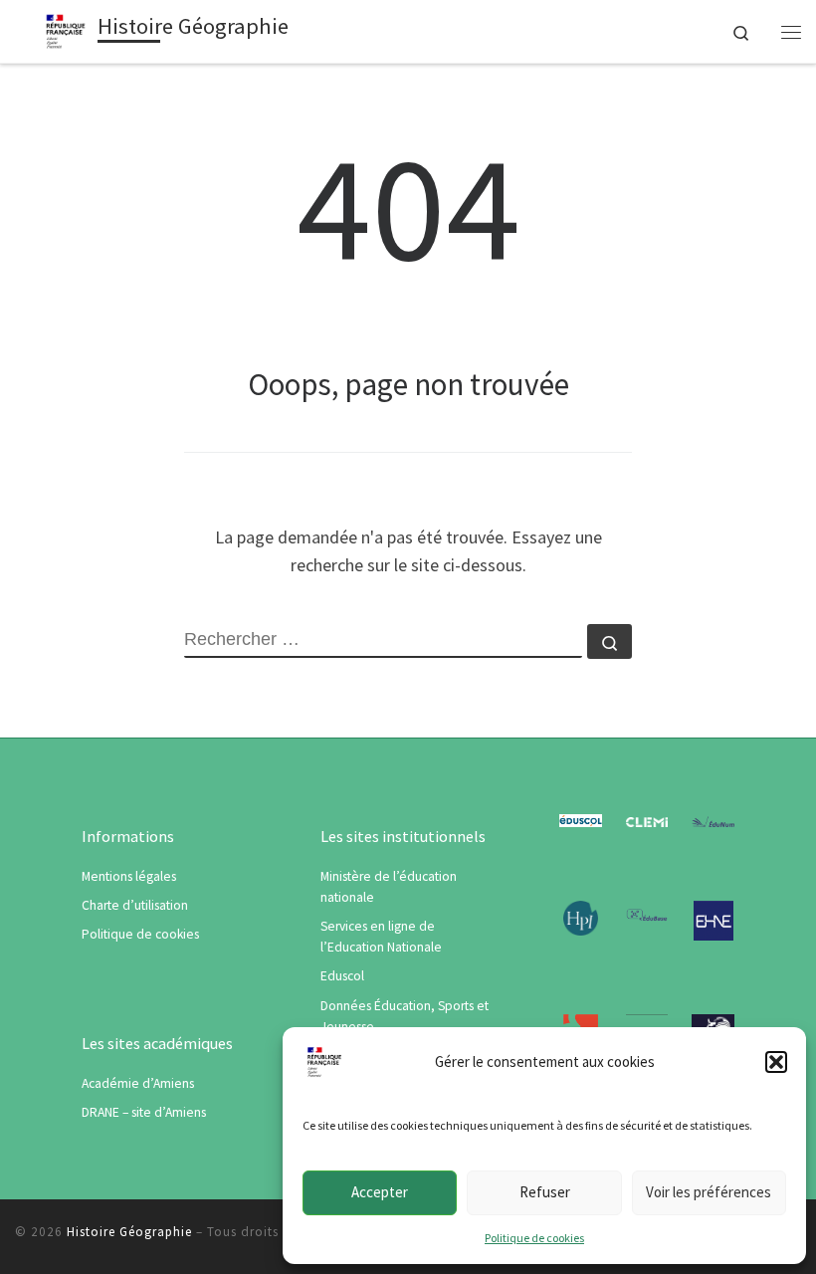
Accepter (379, 1191)
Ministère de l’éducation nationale (388, 887)
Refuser (544, 1191)
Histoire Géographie (129, 1231)
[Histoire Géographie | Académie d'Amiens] (66, 29)
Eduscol (342, 975)
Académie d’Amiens (138, 1083)
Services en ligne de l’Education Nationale (381, 937)
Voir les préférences (708, 1191)
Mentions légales (129, 876)
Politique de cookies (534, 1237)
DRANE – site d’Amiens (144, 1112)
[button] (776, 1062)
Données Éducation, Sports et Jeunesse (404, 1016)
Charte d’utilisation (135, 905)
